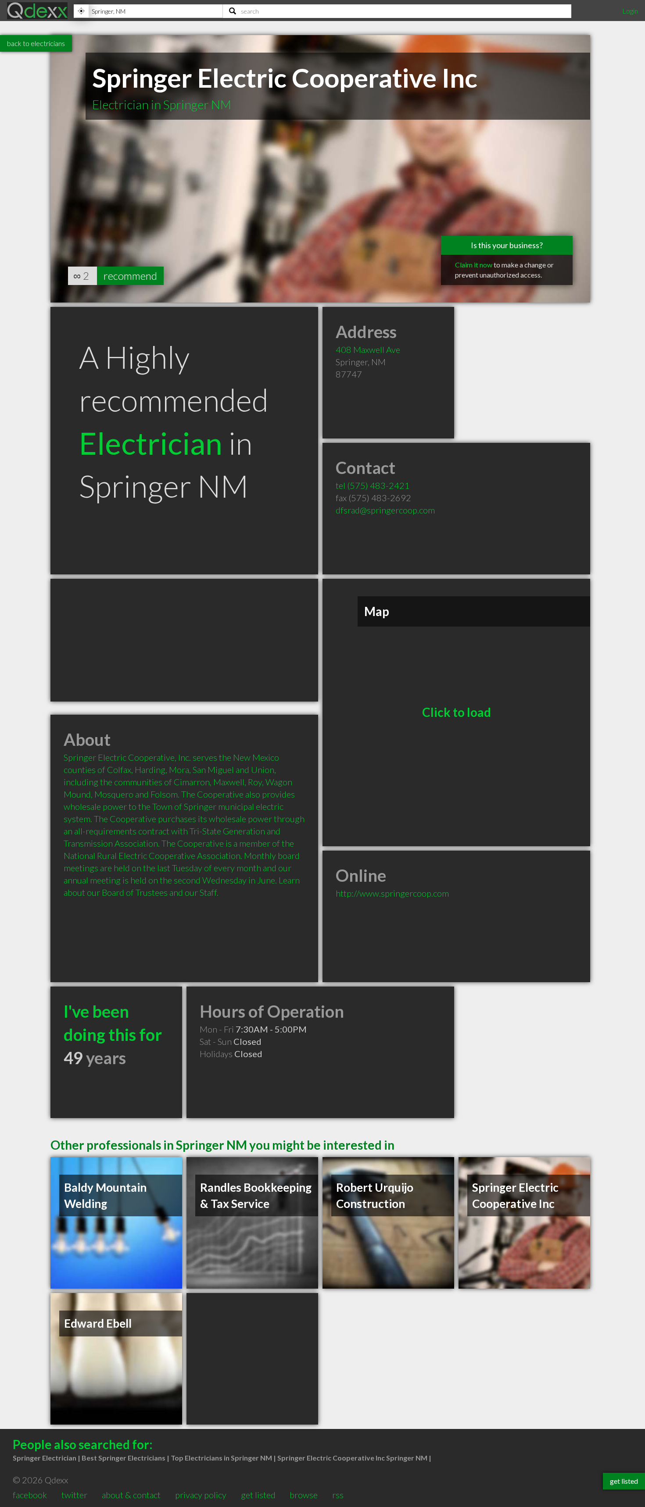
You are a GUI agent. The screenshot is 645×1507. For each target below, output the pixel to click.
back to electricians (36, 43)
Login (630, 11)
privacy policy (200, 1494)
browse (304, 1494)
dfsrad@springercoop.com (385, 510)
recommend (130, 275)
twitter (74, 1494)
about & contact (131, 1494)
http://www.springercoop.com (392, 893)
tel (373, 485)
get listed (258, 1494)
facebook (30, 1494)
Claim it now (473, 264)
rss (338, 1494)
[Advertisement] (184, 640)
